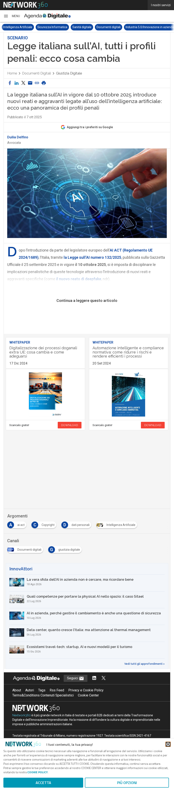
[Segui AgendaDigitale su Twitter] (103, 678)
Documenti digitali (109, 27)
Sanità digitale (81, 27)
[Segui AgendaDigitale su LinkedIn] (94, 678)
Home (12, 73)
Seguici (73, 678)
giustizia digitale (69, 73)
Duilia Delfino (17, 137)
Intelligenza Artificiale (17, 27)
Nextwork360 (21, 715)
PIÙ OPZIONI (127, 782)
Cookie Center (88, 695)
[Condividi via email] (30, 83)
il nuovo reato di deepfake (78, 279)
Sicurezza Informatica (52, 27)
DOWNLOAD (69, 425)
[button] (11, 16)
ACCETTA (43, 782)
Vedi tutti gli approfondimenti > (144, 663)
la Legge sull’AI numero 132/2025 (92, 257)
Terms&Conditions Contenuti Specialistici (43, 695)
